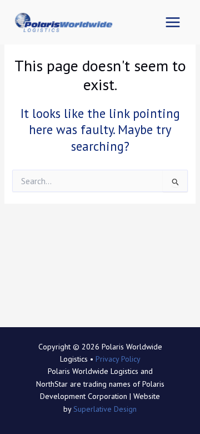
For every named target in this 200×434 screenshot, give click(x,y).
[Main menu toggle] (172, 22)
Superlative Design (105, 409)
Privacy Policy (118, 359)
